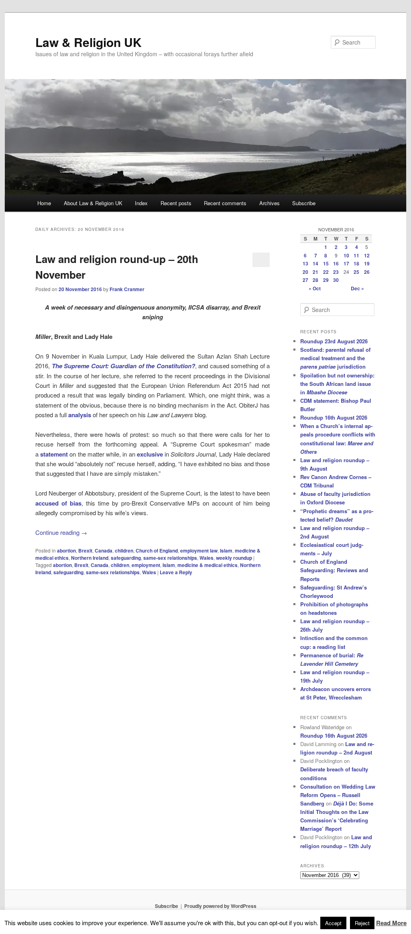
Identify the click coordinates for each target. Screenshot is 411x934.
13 (305, 263)
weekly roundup (234, 557)
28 (315, 279)
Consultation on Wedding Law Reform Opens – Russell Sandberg (337, 795)
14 (315, 263)
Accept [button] (333, 923)
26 (367, 271)
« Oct (315, 288)
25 (356, 271)
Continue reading (61, 532)
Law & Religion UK (88, 42)
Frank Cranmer (127, 289)
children (124, 550)
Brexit (85, 550)
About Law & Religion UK (93, 203)
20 (305, 271)
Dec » (357, 288)
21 (315, 271)
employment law (199, 550)
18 (356, 263)
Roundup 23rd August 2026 (334, 341)
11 (356, 255)
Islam (226, 550)
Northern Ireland (89, 557)
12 (367, 255)
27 (305, 279)
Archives (269, 203)
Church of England (157, 550)
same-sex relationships (170, 557)
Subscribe (303, 203)
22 (326, 271)
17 (346, 263)
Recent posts (176, 203)
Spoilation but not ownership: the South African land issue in (337, 383)
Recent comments (225, 203)
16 (336, 263)
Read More (391, 922)
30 (336, 279)
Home (44, 203)
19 (367, 263)
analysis (79, 414)
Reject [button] (362, 923)
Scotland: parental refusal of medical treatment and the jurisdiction (335, 358)
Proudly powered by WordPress (220, 906)
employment (146, 565)
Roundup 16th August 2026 (333, 417)
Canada (103, 550)
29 (326, 279)
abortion (66, 550)
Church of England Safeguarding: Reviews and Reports (334, 570)
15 (326, 263)
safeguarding (126, 557)
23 (336, 271)
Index (141, 203)
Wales (206, 557)
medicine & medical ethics (207, 565)
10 (346, 255)
